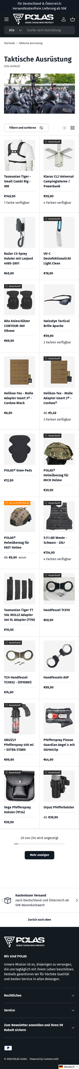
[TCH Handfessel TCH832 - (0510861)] (19, 656)
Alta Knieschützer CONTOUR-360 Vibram (17, 326)
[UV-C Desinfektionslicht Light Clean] (59, 232)
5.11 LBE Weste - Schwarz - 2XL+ (55, 540)
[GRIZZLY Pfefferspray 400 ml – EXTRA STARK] (19, 718)
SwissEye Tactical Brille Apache (57, 323)
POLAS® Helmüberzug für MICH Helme (56, 475)
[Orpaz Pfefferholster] (59, 786)
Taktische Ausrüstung (30, 43)
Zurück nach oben (39, 919)
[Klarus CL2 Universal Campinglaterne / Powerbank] (59, 155)
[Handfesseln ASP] (59, 656)
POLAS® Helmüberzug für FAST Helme (16, 542)
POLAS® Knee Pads (18, 470)
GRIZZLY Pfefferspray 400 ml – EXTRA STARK (19, 745)
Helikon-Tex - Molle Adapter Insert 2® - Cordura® (58, 398)
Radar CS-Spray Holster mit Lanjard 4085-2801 (18, 258)
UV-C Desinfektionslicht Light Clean (57, 258)
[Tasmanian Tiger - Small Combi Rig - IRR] (19, 155)
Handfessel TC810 (57, 610)
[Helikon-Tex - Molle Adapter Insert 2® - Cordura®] (59, 372)
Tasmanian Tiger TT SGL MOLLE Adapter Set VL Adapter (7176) (19, 615)
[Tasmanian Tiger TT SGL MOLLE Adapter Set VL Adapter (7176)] (19, 588)
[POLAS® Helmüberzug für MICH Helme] (59, 449)
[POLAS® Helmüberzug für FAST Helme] (19, 516)
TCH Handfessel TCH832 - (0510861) (17, 679)
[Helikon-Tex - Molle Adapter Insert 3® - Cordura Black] (19, 372)
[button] (69, 1067)
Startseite (9, 43)
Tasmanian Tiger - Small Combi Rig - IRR (17, 181)
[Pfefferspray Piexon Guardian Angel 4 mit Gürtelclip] (59, 718)
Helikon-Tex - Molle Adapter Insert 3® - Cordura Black (18, 398)
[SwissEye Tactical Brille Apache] (59, 299)
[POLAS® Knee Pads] (19, 449)
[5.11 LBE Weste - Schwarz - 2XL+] (59, 516)
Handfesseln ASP (56, 677)
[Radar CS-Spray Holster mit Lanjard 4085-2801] (19, 232)
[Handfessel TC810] (59, 588)
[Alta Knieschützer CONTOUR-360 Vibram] (19, 299)
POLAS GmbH (19, 1059)
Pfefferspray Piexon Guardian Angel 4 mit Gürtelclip (59, 745)
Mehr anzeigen (39, 855)
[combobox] (39, 30)
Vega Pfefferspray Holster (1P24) (17, 809)
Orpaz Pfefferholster (59, 807)
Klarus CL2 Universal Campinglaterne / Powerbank (59, 181)
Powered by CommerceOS (44, 1059)
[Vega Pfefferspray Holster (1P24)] (19, 786)
